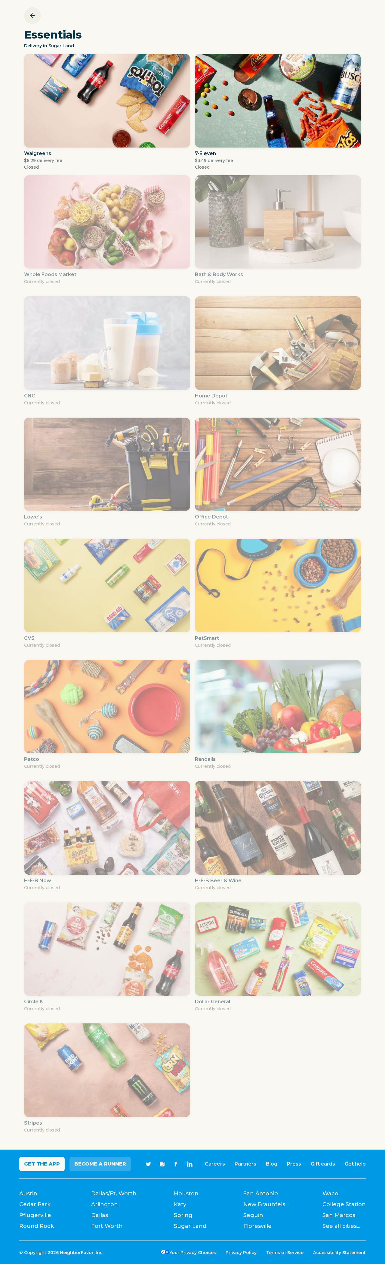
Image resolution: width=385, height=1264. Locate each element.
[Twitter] (148, 1164)
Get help (355, 1164)
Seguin (253, 1215)
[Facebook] (175, 1164)
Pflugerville (35, 1215)
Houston (186, 1193)
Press (294, 1164)
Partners (245, 1164)
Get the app (42, 1164)
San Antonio (260, 1193)
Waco (330, 1193)
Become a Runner (100, 1164)
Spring (183, 1215)
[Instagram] (162, 1164)
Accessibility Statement (339, 1252)
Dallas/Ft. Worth (114, 1193)
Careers (215, 1164)
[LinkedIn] (189, 1164)
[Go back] (32, 15)
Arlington (104, 1204)
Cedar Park (35, 1204)
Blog (271, 1164)
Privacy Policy (241, 1252)
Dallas (99, 1215)
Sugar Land (190, 1226)
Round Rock (36, 1226)
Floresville (257, 1226)
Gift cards (323, 1164)
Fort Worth (107, 1226)
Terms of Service (284, 1252)
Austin (28, 1193)
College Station (344, 1204)
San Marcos (338, 1215)
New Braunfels (264, 1204)
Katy (180, 1204)
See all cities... (341, 1226)
